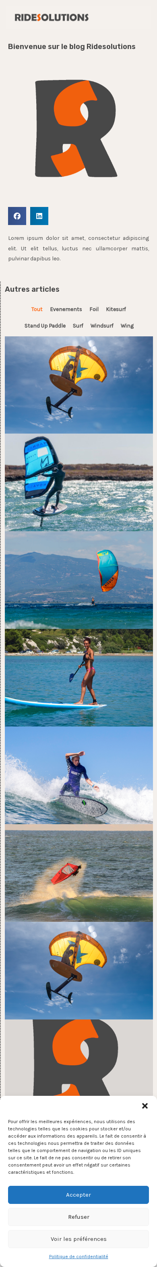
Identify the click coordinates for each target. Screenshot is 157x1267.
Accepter (78, 1194)
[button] (145, 1106)
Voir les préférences (79, 1238)
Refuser (78, 1216)
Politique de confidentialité (78, 1256)
